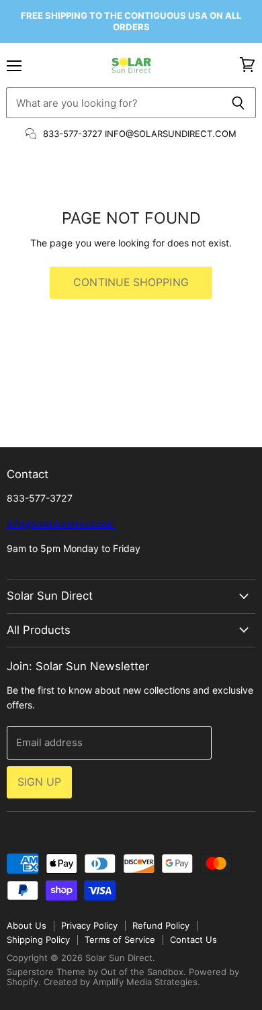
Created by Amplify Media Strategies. (122, 981)
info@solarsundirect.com (61, 523)
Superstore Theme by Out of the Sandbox (95, 971)
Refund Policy (160, 925)
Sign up (39, 782)
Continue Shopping (131, 282)
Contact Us (193, 939)
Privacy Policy (89, 925)
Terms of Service (120, 939)
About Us (26, 925)
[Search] (238, 102)
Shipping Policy (38, 939)
